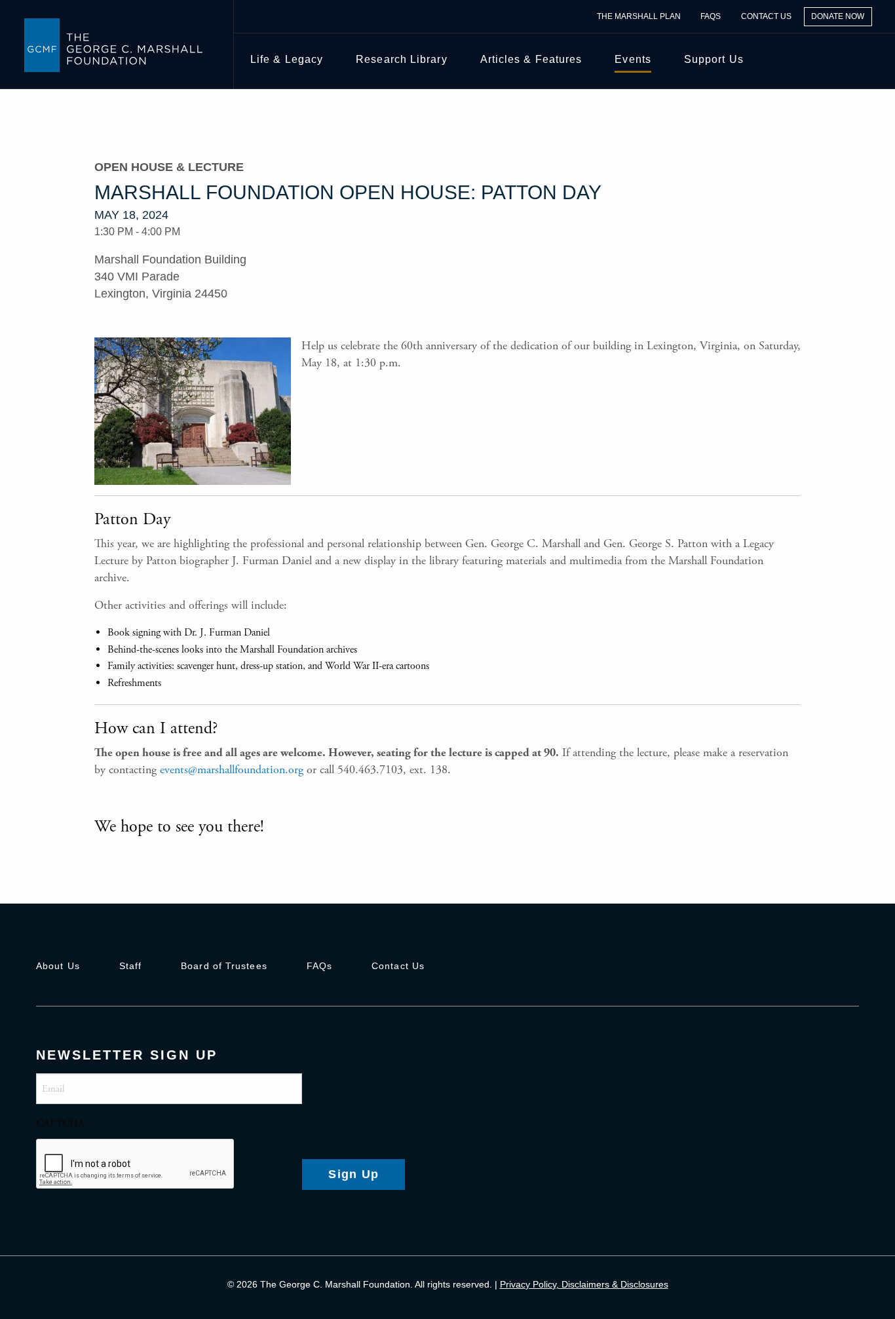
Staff (130, 966)
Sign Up (353, 1174)
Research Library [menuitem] (401, 59)
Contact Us (766, 16)
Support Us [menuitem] (714, 59)
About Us (58, 966)
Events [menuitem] (633, 59)
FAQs (710, 16)
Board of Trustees (224, 966)
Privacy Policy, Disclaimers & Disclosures (584, 1284)
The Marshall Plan (639, 16)
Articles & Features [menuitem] (531, 59)
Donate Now (837, 16)
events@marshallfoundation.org (231, 769)
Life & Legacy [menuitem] (286, 59)
